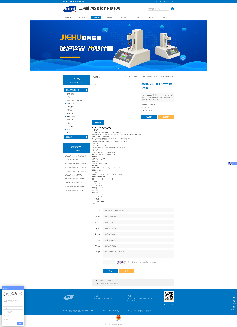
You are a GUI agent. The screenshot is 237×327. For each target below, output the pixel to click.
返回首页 (158, 1)
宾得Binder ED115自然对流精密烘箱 (109, 283)
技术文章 (123, 17)
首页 (124, 76)
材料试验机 (70, 133)
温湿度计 (69, 129)
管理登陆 (148, 311)
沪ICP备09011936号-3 (114, 311)
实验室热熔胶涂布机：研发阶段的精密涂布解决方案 (76, 156)
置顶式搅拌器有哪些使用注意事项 (75, 186)
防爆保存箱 (70, 123)
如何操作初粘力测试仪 (71, 160)
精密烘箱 (69, 110)
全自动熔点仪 (70, 126)
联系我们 (171, 1)
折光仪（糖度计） (72, 94)
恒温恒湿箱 (70, 107)
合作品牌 (137, 17)
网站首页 (68, 17)
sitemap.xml (125, 311)
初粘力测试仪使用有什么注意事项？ (75, 179)
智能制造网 (140, 311)
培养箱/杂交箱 (71, 116)
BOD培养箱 (70, 120)
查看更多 (69, 137)
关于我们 (82, 17)
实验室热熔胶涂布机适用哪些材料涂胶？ (76, 175)
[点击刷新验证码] (121, 262)
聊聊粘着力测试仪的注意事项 (73, 182)
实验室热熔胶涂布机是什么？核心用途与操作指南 (76, 190)
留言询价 (166, 117)
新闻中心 (109, 17)
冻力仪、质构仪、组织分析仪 (75, 100)
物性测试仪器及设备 (73, 90)
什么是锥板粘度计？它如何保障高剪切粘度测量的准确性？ (76, 171)
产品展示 (129, 76)
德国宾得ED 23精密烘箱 (106, 280)
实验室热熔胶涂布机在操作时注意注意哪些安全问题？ (76, 167)
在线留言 (165, 1)
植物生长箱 (70, 113)
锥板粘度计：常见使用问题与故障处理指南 (76, 163)
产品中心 (96, 17)
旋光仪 (68, 97)
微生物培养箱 (70, 103)
